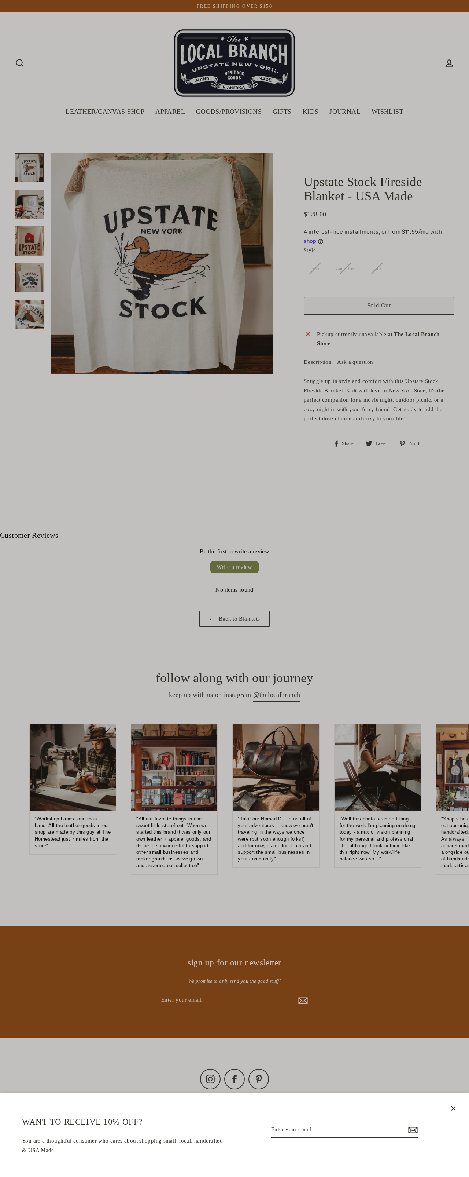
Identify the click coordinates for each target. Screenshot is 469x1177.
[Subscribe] (412, 1130)
